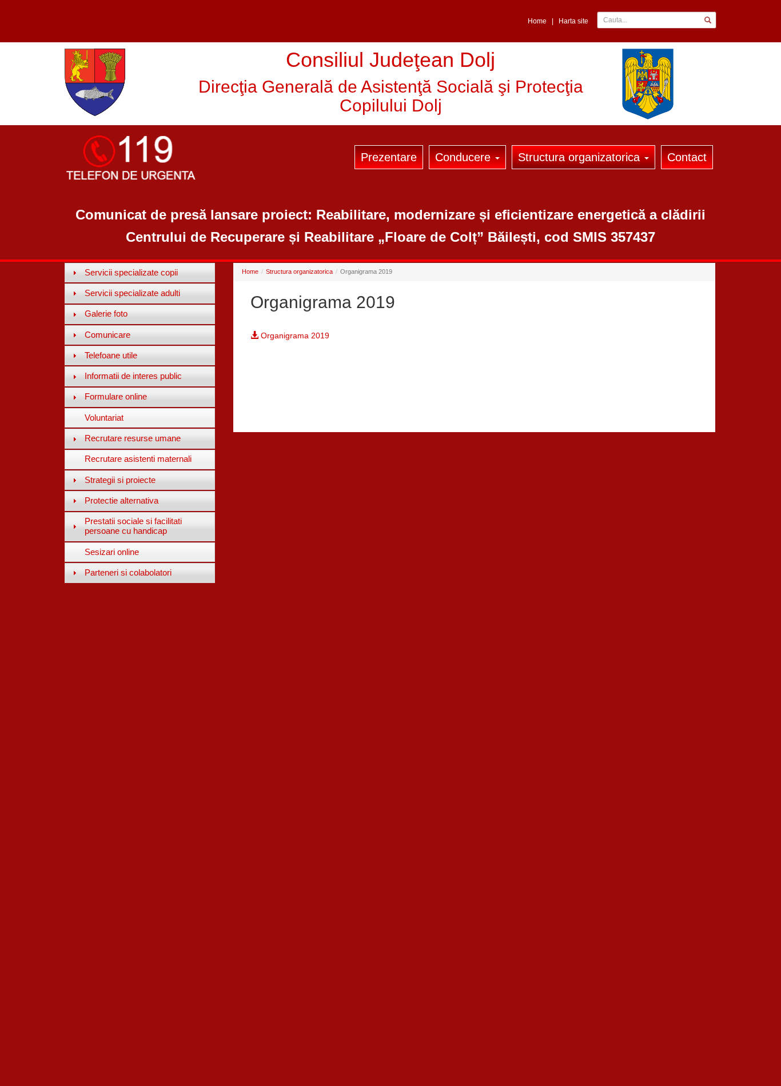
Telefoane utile (111, 355)
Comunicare (107, 335)
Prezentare (389, 157)
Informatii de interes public (133, 376)
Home (537, 21)
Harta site (573, 21)
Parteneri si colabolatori (128, 572)
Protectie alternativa (121, 500)
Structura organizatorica (299, 271)
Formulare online (116, 396)
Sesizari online (112, 552)
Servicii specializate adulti (132, 293)
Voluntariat (104, 417)
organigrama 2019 (293, 335)
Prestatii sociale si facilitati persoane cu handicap (133, 526)
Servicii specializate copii (131, 272)
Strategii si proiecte (120, 480)
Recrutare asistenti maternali (138, 459)
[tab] (140, 272)
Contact (687, 157)
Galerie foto (106, 313)
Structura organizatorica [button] (580, 157)
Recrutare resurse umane (133, 438)
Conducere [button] (464, 157)
